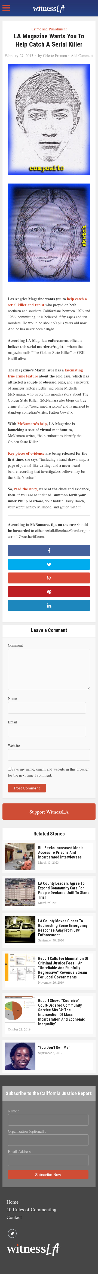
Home (13, 1202)
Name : (13, 1111)
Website (14, 745)
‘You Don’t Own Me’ (54, 1047)
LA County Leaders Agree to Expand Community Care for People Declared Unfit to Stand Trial (64, 890)
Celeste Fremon (55, 55)
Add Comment (82, 55)
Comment (15, 645)
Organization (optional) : (27, 1131)
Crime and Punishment (49, 29)
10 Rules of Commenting (31, 1209)
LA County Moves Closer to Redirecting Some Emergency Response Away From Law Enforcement (62, 928)
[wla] (49, 8)
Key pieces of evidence (26, 453)
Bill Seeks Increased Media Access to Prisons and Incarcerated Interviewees (61, 852)
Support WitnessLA (49, 811)
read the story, (26, 489)
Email (12, 722)
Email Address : (20, 1151)
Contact (14, 1217)
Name (12, 698)
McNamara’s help (32, 423)
